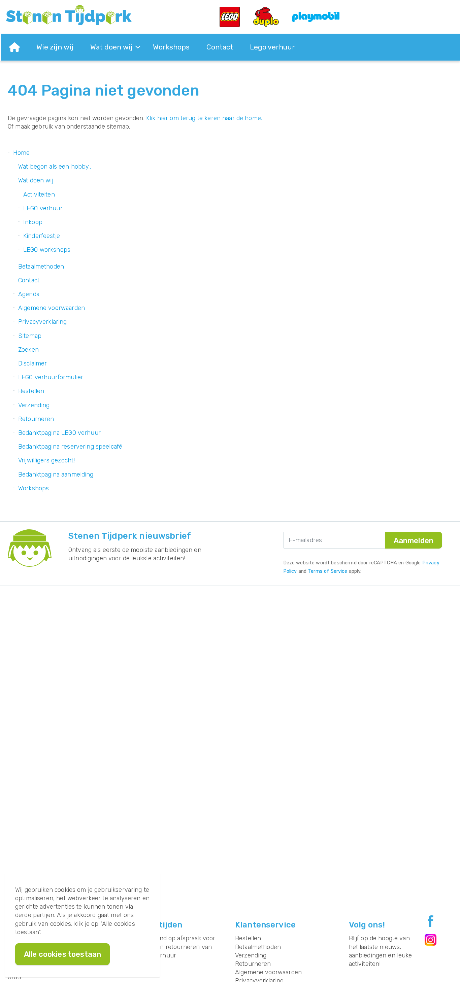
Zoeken (28, 349)
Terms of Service (327, 571)
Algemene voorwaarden (51, 308)
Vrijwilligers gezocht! (46, 460)
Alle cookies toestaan (62, 954)
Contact (219, 47)
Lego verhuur (272, 47)
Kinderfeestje (41, 236)
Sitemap (29, 336)
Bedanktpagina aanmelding (56, 474)
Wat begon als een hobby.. (54, 166)
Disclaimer (32, 363)
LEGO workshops (46, 249)
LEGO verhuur (43, 208)
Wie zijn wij (54, 47)
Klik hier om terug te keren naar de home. (204, 118)
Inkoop (32, 222)
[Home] (14, 47)
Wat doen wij (111, 47)
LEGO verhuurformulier (50, 377)
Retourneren (36, 419)
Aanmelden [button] (413, 540)
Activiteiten (39, 194)
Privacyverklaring (42, 321)
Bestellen (31, 391)
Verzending (34, 405)
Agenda (28, 294)
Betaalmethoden (41, 266)
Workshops (171, 47)
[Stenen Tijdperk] (69, 15)
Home (21, 152)
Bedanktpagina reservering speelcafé (70, 446)
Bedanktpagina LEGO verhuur (59, 432)
